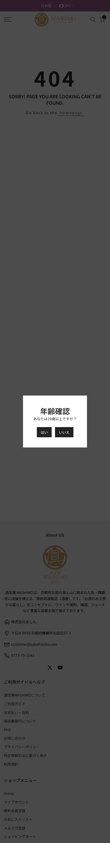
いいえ (64, 432)
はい (44, 432)
